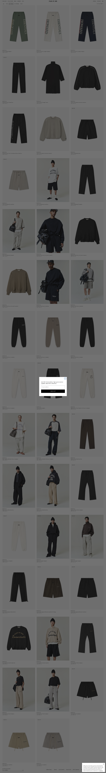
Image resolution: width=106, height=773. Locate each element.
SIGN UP (53, 391)
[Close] (103, 764)
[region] (93, 767)
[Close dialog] (65, 378)
